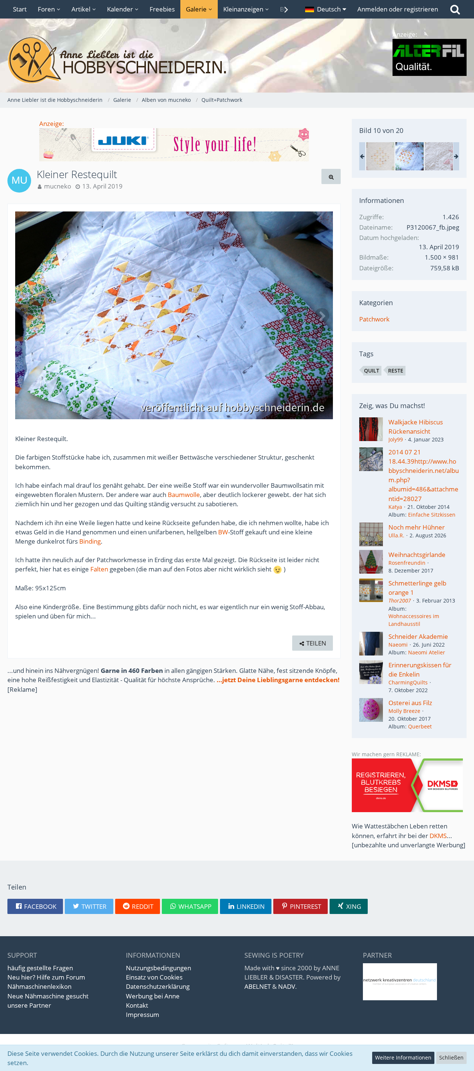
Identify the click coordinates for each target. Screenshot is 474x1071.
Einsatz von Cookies (154, 977)
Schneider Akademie (418, 636)
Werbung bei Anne (153, 996)
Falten (99, 569)
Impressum (142, 1014)
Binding (90, 541)
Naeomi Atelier (426, 652)
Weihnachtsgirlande (416, 554)
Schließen (451, 1057)
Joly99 (395, 439)
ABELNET (257, 986)
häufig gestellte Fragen (40, 968)
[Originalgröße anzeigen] (331, 176)
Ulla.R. (396, 535)
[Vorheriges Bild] (26, 315)
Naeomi (398, 644)
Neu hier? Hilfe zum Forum (46, 977)
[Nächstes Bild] (321, 315)
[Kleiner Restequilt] (380, 156)
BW (223, 532)
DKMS (438, 835)
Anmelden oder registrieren (397, 9)
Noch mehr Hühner (416, 527)
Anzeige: (51, 123)
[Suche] (455, 9)
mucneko (57, 186)
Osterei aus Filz (410, 702)
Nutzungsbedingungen (158, 968)
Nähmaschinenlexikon (39, 986)
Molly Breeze (404, 710)
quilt (371, 370)
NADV (286, 986)
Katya (395, 506)
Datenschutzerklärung (158, 986)
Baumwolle (184, 494)
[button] (326, 9)
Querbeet (420, 726)
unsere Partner (29, 1005)
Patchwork (374, 319)
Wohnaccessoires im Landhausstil (413, 620)
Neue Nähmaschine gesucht (48, 996)
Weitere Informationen (403, 1057)
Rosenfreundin (406, 562)
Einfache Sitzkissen (431, 514)
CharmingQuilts (408, 682)
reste (395, 370)
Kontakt (137, 1005)
